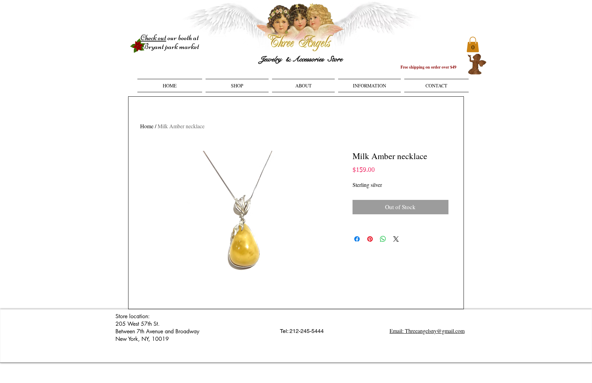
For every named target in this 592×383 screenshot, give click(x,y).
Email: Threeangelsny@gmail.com (427, 330)
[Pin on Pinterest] (370, 239)
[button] (472, 44)
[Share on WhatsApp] (383, 239)
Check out (153, 37)
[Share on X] (396, 239)
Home (146, 126)
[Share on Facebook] (357, 239)
